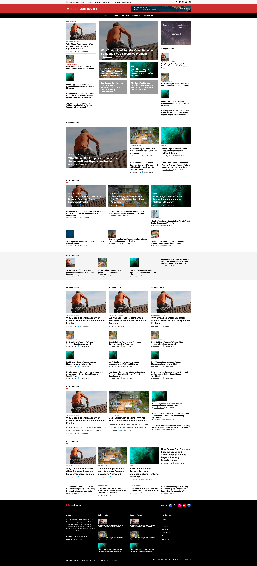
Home (164, 519)
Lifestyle (165, 526)
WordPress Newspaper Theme (101, 560)
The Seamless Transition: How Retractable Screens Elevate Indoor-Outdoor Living (167, 242)
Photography (166, 532)
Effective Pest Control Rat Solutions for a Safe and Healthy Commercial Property (170, 222)
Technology (166, 539)
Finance (68, 82)
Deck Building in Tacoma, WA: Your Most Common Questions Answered (80, 67)
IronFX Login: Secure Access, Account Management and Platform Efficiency (80, 86)
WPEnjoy (114, 560)
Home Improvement (71, 64)
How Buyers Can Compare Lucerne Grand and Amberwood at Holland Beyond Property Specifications (80, 95)
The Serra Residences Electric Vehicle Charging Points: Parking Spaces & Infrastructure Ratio (79, 105)
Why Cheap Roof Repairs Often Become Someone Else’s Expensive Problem (79, 46)
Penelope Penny (73, 51)
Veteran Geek (88, 8)
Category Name (167, 49)
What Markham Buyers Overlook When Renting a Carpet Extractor (85, 242)
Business (165, 523)
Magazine (165, 529)
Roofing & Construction (73, 41)
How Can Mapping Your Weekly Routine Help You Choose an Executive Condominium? (174, 489)
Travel (164, 536)
